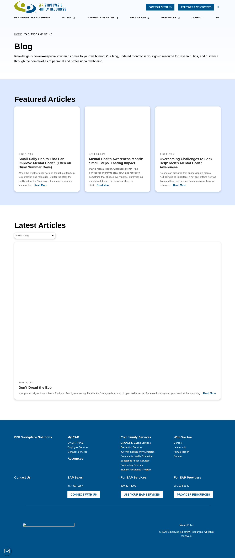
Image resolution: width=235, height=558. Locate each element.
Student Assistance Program (136, 469)
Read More (40, 185)
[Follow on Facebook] (110, 530)
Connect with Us (160, 7)
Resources (168, 18)
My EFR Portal (75, 442)
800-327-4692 (128, 485)
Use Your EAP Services (196, 7)
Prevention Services (131, 447)
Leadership (180, 447)
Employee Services (77, 447)
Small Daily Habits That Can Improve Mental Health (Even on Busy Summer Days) (45, 163)
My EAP (67, 18)
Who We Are (138, 18)
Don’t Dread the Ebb (35, 387)
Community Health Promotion (137, 456)
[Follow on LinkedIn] (125, 530)
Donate (178, 456)
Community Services (101, 18)
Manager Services (77, 451)
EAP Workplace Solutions (32, 18)
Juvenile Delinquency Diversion (137, 451)
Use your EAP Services (142, 494)
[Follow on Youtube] (117, 530)
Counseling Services (132, 465)
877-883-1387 (75, 485)
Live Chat (7, 551)
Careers (178, 442)
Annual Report (181, 451)
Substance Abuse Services (135, 460)
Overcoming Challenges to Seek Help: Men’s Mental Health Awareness (186, 163)
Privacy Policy (186, 525)
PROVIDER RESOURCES (193, 494)
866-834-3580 (181, 485)
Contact (197, 18)
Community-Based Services (136, 442)
